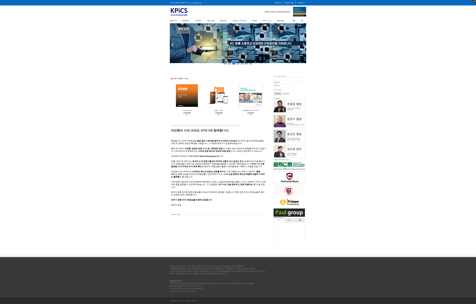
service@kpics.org (195, 3)
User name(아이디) (280, 76)
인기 (278, 220)
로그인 (278, 93)
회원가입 (286, 93)
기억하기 (278, 90)
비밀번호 (277, 82)
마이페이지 (301, 3)
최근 (289, 220)
